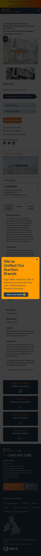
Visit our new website (14, 295)
